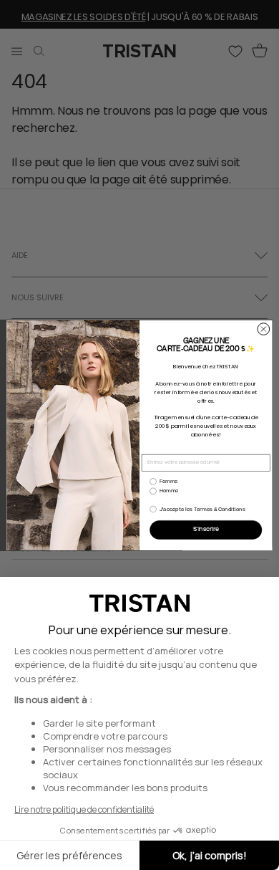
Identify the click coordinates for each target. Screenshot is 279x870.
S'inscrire (206, 529)
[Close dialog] (264, 328)
